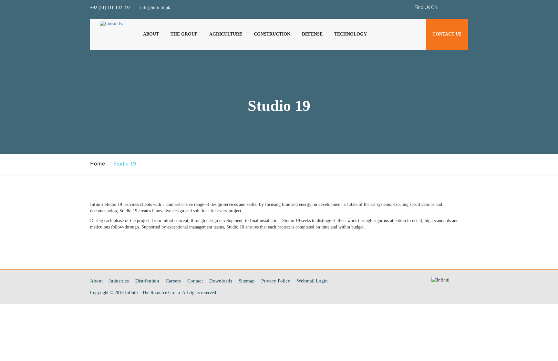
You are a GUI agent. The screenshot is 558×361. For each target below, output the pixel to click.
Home (97, 164)
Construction (272, 34)
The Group (184, 34)
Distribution (147, 280)
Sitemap (247, 280)
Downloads (220, 280)
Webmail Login (312, 280)
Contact (195, 280)
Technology (350, 34)
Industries (119, 280)
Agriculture (225, 34)
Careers (173, 280)
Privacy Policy (275, 280)
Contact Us (446, 34)
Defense (312, 34)
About (151, 34)
